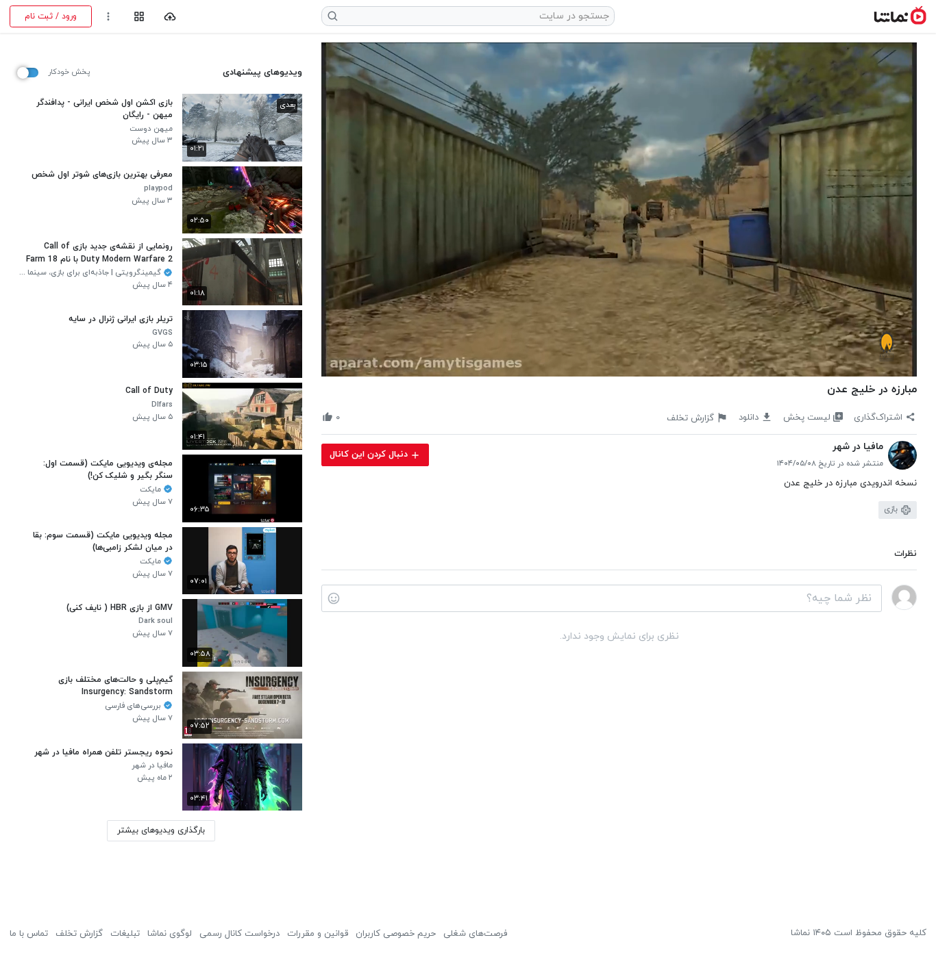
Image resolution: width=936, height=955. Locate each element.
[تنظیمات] (109, 16)
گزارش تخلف (79, 934)
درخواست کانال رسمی (239, 934)
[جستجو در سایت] (333, 16)
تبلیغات (125, 934)
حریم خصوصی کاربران (396, 934)
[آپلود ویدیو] (170, 16)
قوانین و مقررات (317, 934)
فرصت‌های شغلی (475, 934)
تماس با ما (29, 934)
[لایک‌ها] (351, 417)
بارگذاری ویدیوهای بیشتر (161, 830)
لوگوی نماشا (169, 934)
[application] (619, 209)
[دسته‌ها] (139, 16)
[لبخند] (333, 598)
